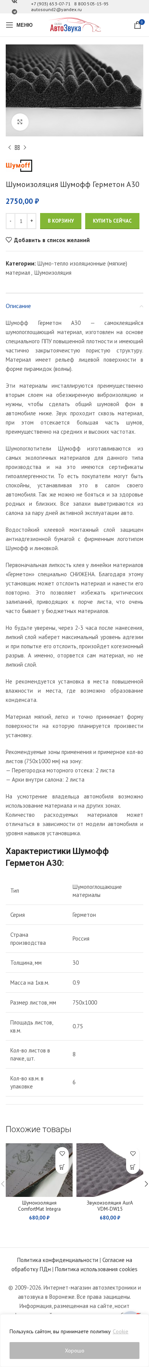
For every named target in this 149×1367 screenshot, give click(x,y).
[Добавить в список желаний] (62, 1153)
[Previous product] (9, 148)
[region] (74, 1340)
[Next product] (25, 148)
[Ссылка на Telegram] (14, 12)
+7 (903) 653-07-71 (51, 4)
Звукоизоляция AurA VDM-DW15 (110, 1205)
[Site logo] (74, 24)
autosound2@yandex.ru (56, 9)
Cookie (120, 1331)
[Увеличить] (20, 122)
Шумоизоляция (52, 272)
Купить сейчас (112, 221)
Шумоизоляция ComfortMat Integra (39, 1205)
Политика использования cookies (96, 1269)
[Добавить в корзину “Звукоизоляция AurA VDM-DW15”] (132, 1167)
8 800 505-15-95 (91, 4)
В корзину (61, 221)
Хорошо (74, 1350)
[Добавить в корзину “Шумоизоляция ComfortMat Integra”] (62, 1167)
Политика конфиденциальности (57, 1260)
